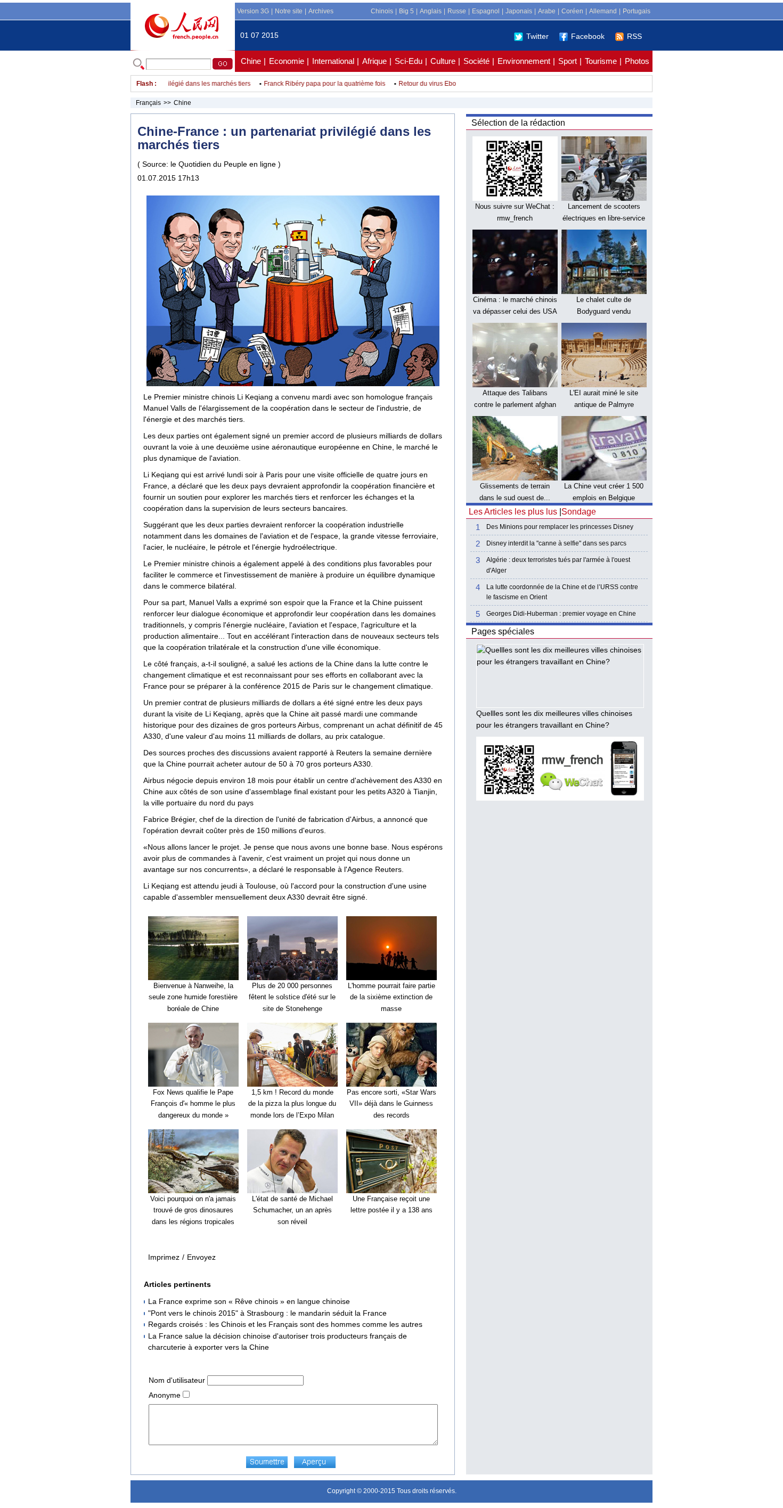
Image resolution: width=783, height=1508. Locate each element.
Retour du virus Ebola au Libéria (426, 83)
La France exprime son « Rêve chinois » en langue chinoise (249, 1301)
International (333, 61)
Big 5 (406, 11)
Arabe (547, 11)
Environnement (523, 61)
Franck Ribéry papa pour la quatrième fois (306, 83)
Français (148, 103)
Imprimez (164, 1257)
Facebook (588, 36)
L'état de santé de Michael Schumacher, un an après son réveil (292, 1210)
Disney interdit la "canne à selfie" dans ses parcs (556, 543)
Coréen (572, 11)
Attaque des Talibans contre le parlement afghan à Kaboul (515, 404)
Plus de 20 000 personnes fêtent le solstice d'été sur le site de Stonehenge (292, 997)
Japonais (518, 11)
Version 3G (253, 11)
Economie (286, 61)
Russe (456, 11)
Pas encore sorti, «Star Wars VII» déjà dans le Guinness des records (391, 1103)
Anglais (431, 11)
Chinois (382, 11)
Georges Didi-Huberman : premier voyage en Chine (561, 613)
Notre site (289, 11)
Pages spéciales (502, 631)
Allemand (603, 11)
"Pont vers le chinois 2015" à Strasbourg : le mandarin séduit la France (267, 1313)
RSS (634, 36)
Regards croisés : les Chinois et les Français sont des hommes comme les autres (285, 1324)
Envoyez (201, 1257)
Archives (320, 11)
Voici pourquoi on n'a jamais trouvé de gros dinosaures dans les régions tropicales (193, 1210)
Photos (637, 61)
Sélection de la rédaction (518, 122)
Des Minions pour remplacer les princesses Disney (559, 527)
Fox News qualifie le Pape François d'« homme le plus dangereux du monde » (193, 1103)
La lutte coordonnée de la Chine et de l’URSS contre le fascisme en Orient (562, 592)
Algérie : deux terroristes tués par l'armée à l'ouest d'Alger (558, 565)
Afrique (374, 61)
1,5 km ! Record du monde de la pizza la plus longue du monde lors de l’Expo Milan (292, 1103)
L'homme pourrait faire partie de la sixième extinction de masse (391, 997)
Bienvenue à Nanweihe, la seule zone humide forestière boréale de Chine (193, 997)
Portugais (636, 11)
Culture (442, 61)
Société (476, 61)
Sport (567, 61)
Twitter (537, 36)
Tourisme (601, 61)
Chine (251, 61)
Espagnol (486, 11)
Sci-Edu (408, 61)
